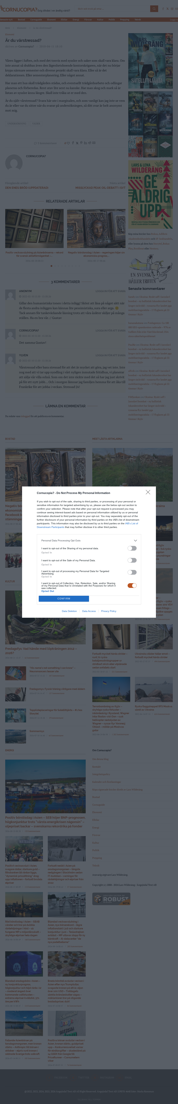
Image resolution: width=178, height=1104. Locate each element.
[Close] (149, 493)
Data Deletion (69, 611)
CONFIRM (64, 598)
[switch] (132, 548)
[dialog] (89, 552)
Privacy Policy (108, 611)
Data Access (89, 611)
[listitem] (89, 540)
